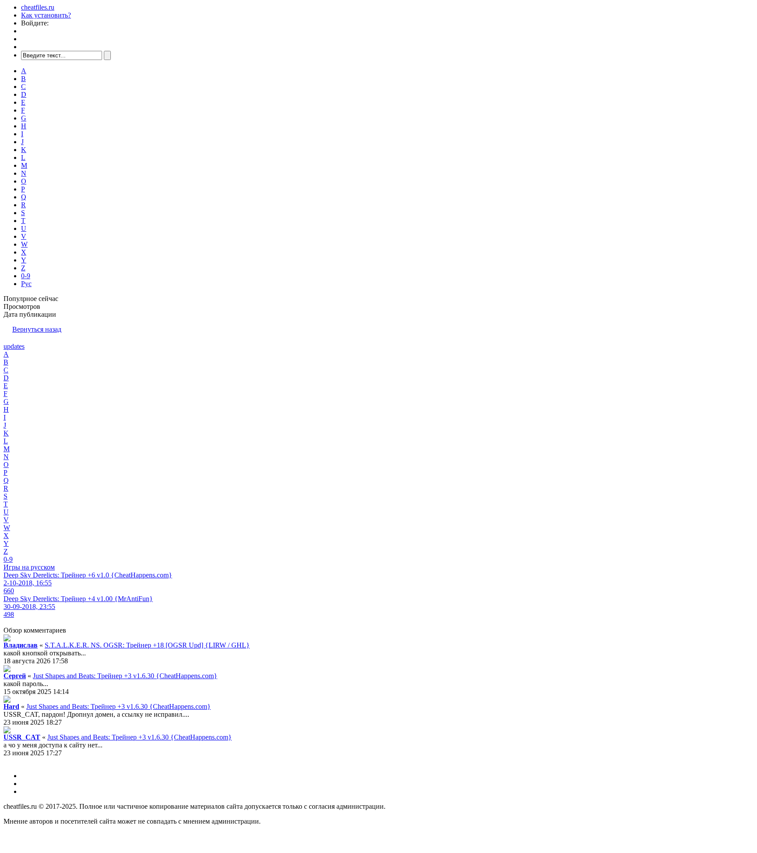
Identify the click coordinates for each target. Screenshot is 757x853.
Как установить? (46, 15)
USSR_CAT (22, 737)
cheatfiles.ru (37, 7)
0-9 (25, 276)
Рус (26, 283)
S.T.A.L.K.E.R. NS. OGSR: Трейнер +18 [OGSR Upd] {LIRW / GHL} (147, 645)
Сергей (15, 676)
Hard (11, 706)
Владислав (21, 645)
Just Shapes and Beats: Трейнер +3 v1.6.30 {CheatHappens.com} (125, 676)
